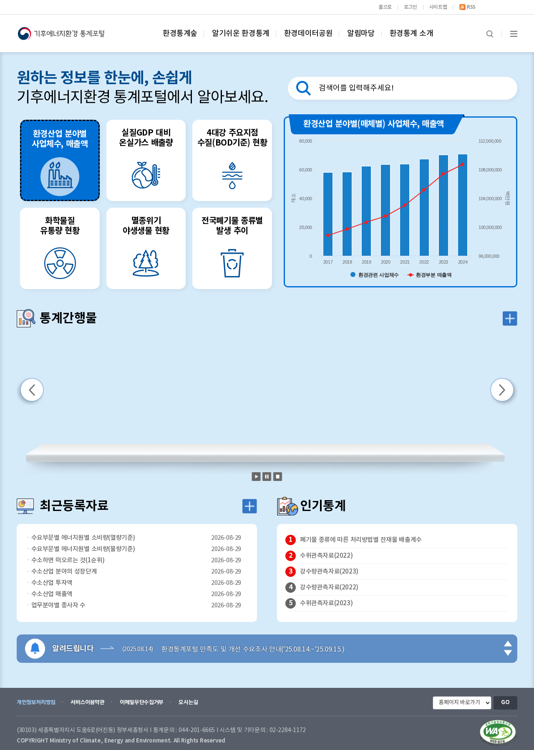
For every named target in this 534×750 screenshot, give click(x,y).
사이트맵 (438, 7)
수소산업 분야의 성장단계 (64, 572)
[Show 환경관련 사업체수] (374, 275)
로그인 (410, 7)
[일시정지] (267, 476)
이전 (508, 644)
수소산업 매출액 (52, 594)
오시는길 (188, 702)
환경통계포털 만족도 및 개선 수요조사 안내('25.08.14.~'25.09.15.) (253, 648)
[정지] (277, 476)
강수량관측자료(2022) (329, 587)
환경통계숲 (180, 34)
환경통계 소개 (411, 34)
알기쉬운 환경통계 (241, 34)
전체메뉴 (513, 34)
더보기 (510, 318)
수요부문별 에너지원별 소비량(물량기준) (83, 549)
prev (30, 391)
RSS (471, 7)
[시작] (256, 476)
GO (505, 702)
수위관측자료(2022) (326, 555)
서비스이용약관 (87, 702)
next (503, 391)
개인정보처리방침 (36, 702)
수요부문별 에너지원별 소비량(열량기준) (83, 538)
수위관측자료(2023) (326, 603)
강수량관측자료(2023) (329, 571)
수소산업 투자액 (52, 583)
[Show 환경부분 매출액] (429, 275)
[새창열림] (498, 733)
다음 (508, 652)
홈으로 (385, 7)
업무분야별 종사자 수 (58, 605)
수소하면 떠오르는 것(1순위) (68, 560)
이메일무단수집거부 (142, 702)
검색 (489, 34)
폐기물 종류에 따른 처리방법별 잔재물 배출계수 (361, 540)
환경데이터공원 (308, 34)
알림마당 (361, 34)
